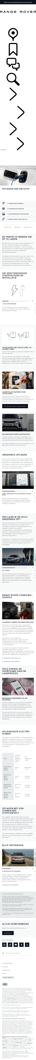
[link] (18, 20)
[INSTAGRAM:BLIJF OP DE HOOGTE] (4, 945)
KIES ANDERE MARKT (7, 963)
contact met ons (13, 1001)
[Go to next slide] (32, 301)
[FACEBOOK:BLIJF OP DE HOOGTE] (21, 945)
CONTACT (4, 973)
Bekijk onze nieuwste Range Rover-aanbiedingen (18, 2)
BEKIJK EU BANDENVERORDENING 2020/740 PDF (13, 1018)
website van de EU (11, 998)
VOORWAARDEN (6, 970)
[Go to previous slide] (30, 301)
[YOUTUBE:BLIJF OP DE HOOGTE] (16, 945)
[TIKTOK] (10, 945)
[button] (18, 5)
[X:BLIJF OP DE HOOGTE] (27, 945)
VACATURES (5, 966)
